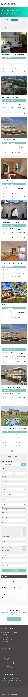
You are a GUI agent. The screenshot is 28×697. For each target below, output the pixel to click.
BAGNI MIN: (4, 522)
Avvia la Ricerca (14, 570)
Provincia (4, 492)
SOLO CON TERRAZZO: (6, 533)
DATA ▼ (14, 19)
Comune (4, 496)
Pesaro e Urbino (7, 658)
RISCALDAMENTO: (5, 536)
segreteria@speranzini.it (16, 594)
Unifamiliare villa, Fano (9, 181)
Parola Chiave (5, 562)
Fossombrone (9, 660)
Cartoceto (8, 667)
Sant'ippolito (9, 665)
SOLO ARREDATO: (5, 550)
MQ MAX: (4, 557)
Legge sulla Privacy (5, 694)
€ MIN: (3, 471)
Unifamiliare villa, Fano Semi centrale (13, 222)
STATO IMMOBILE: (5, 512)
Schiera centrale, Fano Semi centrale (13, 263)
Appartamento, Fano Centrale (11, 346)
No (23, 528)
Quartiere (4, 507)
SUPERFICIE (7, 23)
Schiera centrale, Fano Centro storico (13, 54)
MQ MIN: (3, 552)
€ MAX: (16, 471)
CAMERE (16, 23)
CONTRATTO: (5, 476)
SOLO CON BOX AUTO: (6, 547)
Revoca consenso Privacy (15, 694)
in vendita (4, 682)
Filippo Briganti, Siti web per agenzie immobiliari (11, 691)
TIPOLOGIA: (4, 486)
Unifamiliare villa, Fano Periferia (12, 304)
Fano (7, 659)
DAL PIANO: (4, 541)
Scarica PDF (6, 576)
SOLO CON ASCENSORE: (7, 531)
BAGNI (6, 27)
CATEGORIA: (4, 481)
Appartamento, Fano (8, 139)
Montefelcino (9, 663)
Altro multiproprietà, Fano (10, 97)
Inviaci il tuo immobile (14, 618)
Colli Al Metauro (9, 662)
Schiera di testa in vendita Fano (12, 678)
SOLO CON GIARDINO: (6, 528)
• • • (7, 669)
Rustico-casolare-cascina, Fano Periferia (14, 428)
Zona (3, 502)
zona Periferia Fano (6, 680)
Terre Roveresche (10, 666)
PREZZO (21, 19)
